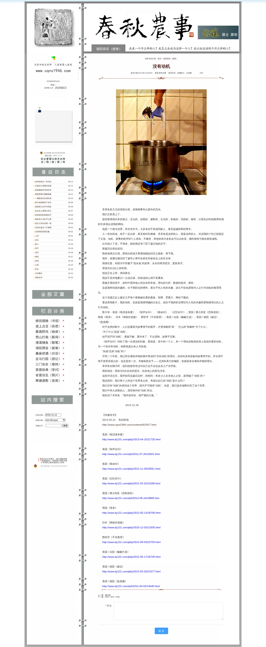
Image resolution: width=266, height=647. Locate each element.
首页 (159, 59)
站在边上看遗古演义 (43, 211)
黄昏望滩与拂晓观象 (43, 194)
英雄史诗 (38, 277)
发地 (37, 261)
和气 (37, 248)
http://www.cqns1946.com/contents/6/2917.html (129, 424)
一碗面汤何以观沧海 (43, 198)
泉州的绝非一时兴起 (43, 182)
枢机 (37, 257)
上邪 (37, 236)
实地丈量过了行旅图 (43, 227)
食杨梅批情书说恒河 (43, 190)
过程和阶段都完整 (42, 232)
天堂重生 (38, 273)
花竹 (37, 252)
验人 (37, 244)
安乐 (37, 240)
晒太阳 (108, 595)
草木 (37, 269)
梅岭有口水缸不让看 (43, 219)
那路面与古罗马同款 (43, 207)
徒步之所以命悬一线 (43, 223)
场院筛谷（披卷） (170, 59)
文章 (37, 265)
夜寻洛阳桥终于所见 (43, 202)
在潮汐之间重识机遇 (43, 186)
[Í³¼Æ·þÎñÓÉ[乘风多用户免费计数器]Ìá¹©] (60, 88)
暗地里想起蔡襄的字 (43, 215)
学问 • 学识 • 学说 (112, 597)
